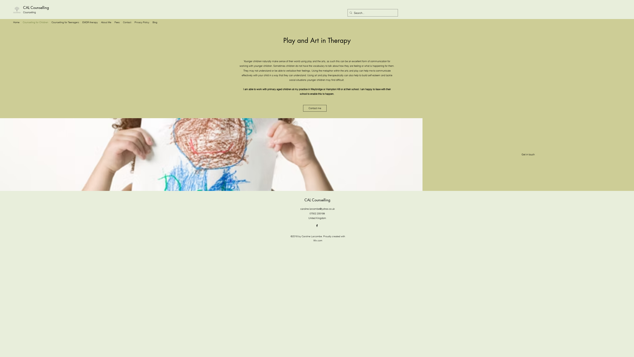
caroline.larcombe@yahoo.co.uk (317, 208)
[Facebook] (317, 225)
